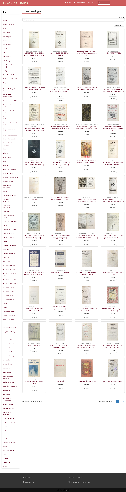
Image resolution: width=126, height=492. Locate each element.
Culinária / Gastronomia (10, 177)
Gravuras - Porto (8, 296)
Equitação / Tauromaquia (7, 206)
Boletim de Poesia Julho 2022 (10, 124)
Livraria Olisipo (14, 3)
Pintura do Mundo (8, 418)
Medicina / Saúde (8, 382)
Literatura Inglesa (8, 352)
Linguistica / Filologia (9, 332)
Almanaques (7, 37)
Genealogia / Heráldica (10, 253)
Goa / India (6, 261)
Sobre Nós (28, 477)
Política (5, 430)
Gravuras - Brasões (9, 269)
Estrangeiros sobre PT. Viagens (10, 216)
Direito (5, 191)
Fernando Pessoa (8, 233)
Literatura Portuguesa (10, 356)
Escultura (6, 211)
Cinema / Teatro (8, 173)
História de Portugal (9, 312)
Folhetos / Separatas (9, 245)
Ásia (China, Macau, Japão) (9, 66)
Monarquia (6, 394)
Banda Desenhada (8, 75)
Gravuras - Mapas (8, 291)
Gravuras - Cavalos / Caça (9, 274)
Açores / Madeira (8, 24)
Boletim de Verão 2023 (10, 135)
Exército (5, 225)
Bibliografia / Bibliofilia (10, 79)
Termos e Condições (77, 477)
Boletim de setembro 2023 (9, 130)
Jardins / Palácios (8, 320)
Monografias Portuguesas (7, 399)
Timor (5, 454)
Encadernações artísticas (7, 200)
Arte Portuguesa (8, 61)
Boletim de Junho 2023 (10, 101)
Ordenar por (118, 25)
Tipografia (6, 458)
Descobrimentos (8, 181)
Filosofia (5, 241)
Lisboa (5, 336)
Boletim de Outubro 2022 (9, 112)
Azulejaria (6, 71)
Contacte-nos (29, 482)
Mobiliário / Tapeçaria (10, 386)
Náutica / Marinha (8, 408)
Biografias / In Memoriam (7, 84)
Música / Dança (8, 404)
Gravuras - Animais (9, 265)
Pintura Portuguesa (9, 422)
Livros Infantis (7, 364)
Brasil (4, 149)
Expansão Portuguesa (10, 229)
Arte (4, 53)
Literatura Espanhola (9, 344)
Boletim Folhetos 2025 (10, 139)
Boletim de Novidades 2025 (10, 106)
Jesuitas (5, 324)
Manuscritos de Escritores (8, 377)
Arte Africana (7, 57)
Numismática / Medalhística (7, 413)
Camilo (5, 161)
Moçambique (7, 390)
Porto (4, 434)
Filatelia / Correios (8, 237)
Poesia (5, 426)
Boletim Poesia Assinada (7, 144)
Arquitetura (6, 49)
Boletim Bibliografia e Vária (10, 90)
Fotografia (6, 249)
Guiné (5, 308)
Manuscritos (7, 372)
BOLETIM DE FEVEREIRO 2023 (8, 96)
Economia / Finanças (9, 195)
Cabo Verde (6, 153)
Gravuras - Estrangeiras (10, 283)
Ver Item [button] (34, 61)
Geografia (6, 257)
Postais (5, 438)
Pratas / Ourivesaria (9, 442)
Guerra (5, 304)
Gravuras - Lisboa (8, 287)
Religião (5, 446)
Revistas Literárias (8, 450)
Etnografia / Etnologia (10, 221)
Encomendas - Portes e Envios (80, 482)
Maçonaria (6, 368)
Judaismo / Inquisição (10, 328)
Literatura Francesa (9, 348)
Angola (5, 41)
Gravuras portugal (8, 299)
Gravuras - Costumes (9, 279)
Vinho (5, 466)
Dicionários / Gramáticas (7, 186)
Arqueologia (7, 45)
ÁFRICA (5, 28)
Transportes (6, 462)
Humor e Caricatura (9, 316)
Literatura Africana (9, 340)
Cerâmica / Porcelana (9, 169)
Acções (5, 20)
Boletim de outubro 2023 (9, 118)
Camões (5, 165)
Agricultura (6, 33)
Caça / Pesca (7, 157)
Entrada (68, 2)
